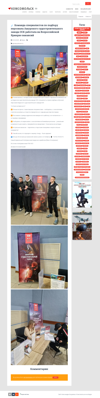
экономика (79, 77)
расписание (84, 95)
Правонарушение (82, 66)
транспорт (80, 80)
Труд (88, 101)
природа (86, 77)
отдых (76, 85)
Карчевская (79, 153)
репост (85, 69)
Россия (85, 40)
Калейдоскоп (79, 132)
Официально (84, 11)
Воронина (77, 156)
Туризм (76, 93)
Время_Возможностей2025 (82, 164)
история (85, 82)
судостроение (84, 111)
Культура (24, 11)
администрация (80, 48)
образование (84, 56)
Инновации (86, 103)
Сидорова (85, 153)
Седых (85, 151)
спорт (85, 32)
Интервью (31, 11)
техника (86, 140)
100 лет (51, 11)
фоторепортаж (78, 58)
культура (77, 43)
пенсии (82, 174)
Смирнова (78, 143)
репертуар (78, 90)
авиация (77, 53)
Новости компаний (73, 11)
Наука (88, 93)
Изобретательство (79, 122)
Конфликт (79, 98)
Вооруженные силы (80, 74)
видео (88, 74)
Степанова (80, 151)
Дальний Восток (85, 53)
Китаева (85, 148)
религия (87, 122)
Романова (85, 145)
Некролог (79, 82)
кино (78, 124)
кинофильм (83, 85)
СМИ (88, 106)
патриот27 (78, 161)
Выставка (77, 101)
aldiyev (87, 51)
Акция (82, 61)
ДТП (86, 80)
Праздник (79, 69)
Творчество (58, 11)
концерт (85, 98)
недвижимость (79, 135)
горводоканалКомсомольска (82, 177)
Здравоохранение (79, 103)
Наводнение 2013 (78, 114)
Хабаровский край (82, 37)
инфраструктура (79, 140)
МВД (87, 48)
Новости (69, 9)
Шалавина (79, 148)
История (65, 11)
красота (86, 119)
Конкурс (82, 72)
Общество (44, 11)
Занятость (86, 114)
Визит (84, 106)
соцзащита (78, 127)
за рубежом (85, 127)
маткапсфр (87, 169)
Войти (55, 377)
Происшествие (85, 143)
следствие (82, 93)
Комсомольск (84, 124)
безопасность (85, 90)
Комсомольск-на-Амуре (82, 29)
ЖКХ (76, 9)
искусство (87, 58)
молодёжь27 (85, 161)
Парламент (83, 101)
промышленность (18, 43)
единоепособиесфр (79, 169)
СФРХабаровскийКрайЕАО (82, 172)
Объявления (86, 9)
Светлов (86, 135)
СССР (78, 111)
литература (79, 145)
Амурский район (79, 119)
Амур (79, 32)
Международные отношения (82, 64)
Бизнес (79, 40)
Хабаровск (86, 35)
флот (88, 85)
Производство (85, 43)
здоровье (86, 132)
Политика (38, 11)
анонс (78, 95)
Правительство (79, 51)
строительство (78, 106)
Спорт (90, 11)
